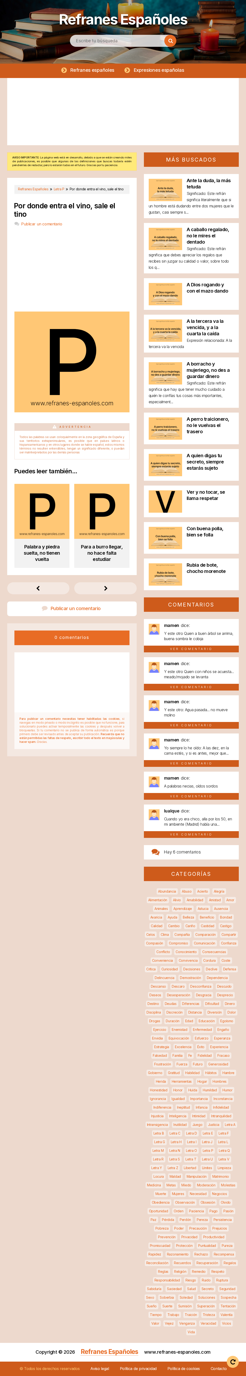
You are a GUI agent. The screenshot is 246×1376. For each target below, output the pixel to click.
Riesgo (190, 1280)
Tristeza (209, 1315)
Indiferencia (162, 1107)
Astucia (203, 909)
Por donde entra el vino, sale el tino (64, 210)
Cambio (174, 926)
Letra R (158, 1159)
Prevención (167, 1237)
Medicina (154, 1185)
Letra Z (173, 1168)
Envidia (157, 1038)
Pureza (227, 1246)
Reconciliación (157, 1263)
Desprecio (225, 995)
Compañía (182, 934)
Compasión (154, 943)
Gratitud (174, 1073)
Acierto (202, 891)
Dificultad (212, 1004)
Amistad (215, 900)
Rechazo (201, 1254)
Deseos (155, 995)
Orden (179, 1211)
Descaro (178, 986)
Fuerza (182, 1064)
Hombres (220, 1081)
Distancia (195, 1012)
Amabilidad (195, 900)
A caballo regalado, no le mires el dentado (208, 236)
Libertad (190, 1168)
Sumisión (185, 1306)
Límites (207, 1168)
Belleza (188, 917)
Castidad (207, 926)
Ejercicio (159, 1029)
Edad (189, 1021)
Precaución (198, 1228)
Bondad (226, 917)
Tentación (228, 1306)
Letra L (223, 1142)
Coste (226, 960)
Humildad (210, 1090)
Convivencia (188, 960)
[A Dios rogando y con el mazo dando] (165, 303)
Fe (190, 1055)
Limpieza (224, 1168)
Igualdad (178, 1099)
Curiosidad (169, 969)
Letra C (175, 1133)
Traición (191, 1315)
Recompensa (224, 1254)
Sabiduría (154, 1289)
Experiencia (219, 1047)
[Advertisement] (123, 111)
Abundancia (167, 891)
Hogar (202, 1081)
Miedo (186, 1185)
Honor (178, 1090)
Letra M (158, 1150)
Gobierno (155, 1073)
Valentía (227, 1315)
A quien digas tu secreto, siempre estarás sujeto (205, 462)
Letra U (207, 1159)
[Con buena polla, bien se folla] (165, 547)
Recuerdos (182, 1263)
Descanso (158, 986)
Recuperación (207, 1263)
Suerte (167, 1306)
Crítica (151, 969)
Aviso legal (99, 1368)
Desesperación (178, 995)
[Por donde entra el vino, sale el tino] (71, 410)
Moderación (206, 1185)
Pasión (228, 1211)
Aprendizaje (182, 909)
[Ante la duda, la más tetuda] (165, 199)
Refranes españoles (92, 70)
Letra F (224, 1133)
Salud (191, 1289)
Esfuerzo (202, 1038)
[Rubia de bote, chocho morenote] (165, 584)
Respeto (217, 1271)
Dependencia (217, 978)
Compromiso (178, 943)
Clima (165, 934)
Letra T (190, 1159)
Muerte (160, 1194)
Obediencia (161, 1202)
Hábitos (211, 1073)
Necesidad (198, 1194)
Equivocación (179, 1038)
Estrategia (161, 1047)
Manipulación (197, 1176)
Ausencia (221, 909)
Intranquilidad (221, 1116)
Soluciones (206, 1297)
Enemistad (179, 1029)
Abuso (187, 891)
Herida (161, 1081)
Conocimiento (186, 952)
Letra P (208, 1150)
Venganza (187, 1323)
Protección (184, 1246)
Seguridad (227, 1289)
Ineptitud (183, 1107)
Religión (180, 1271)
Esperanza (222, 1038)
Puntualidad (207, 1246)
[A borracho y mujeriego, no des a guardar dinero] (165, 382)
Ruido (206, 1280)
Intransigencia (157, 1125)
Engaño (223, 1029)
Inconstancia (223, 1099)
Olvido (226, 1202)
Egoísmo (226, 1021)
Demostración (190, 978)
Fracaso (223, 1055)
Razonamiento (178, 1254)
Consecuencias (214, 952)
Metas (171, 1185)
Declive (211, 969)
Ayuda (172, 917)
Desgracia (203, 995)
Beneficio (207, 917)
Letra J (207, 1142)
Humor (227, 1090)
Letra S (174, 1159)
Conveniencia (162, 960)
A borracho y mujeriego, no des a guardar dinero (208, 370)
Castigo (226, 926)
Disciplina (154, 1012)
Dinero (230, 1004)
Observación (185, 1202)
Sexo (150, 1297)
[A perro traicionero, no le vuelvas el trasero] (165, 438)
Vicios (226, 1323)
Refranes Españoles (123, 19)
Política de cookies (183, 1368)
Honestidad (158, 1090)
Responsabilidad (167, 1280)
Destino (153, 1004)
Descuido (224, 986)
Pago (213, 1211)
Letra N (174, 1150)
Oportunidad (158, 1211)
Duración (172, 1021)
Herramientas (182, 1081)
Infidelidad (221, 1107)
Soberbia (167, 1297)
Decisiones (191, 969)
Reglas (163, 1271)
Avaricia (156, 917)
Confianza (228, 943)
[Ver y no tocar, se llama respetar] (165, 511)
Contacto (219, 1368)
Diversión (215, 1012)
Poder (179, 1228)
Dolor (232, 1012)
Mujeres (178, 1194)
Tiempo (156, 1315)
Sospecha (228, 1297)
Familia (177, 1055)
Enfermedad (202, 1029)
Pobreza (162, 1228)
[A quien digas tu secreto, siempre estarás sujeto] (165, 474)
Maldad (175, 1176)
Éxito (201, 1047)
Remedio (199, 1271)
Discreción (174, 1012)
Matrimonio (220, 1176)
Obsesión (208, 1202)
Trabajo (173, 1315)
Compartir (228, 934)
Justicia (213, 1125)
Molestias (228, 1185)
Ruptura (222, 1280)
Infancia (202, 1107)
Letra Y (156, 1168)
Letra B (159, 1133)
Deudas (171, 1004)
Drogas (154, 1021)
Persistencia (223, 1220)
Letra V (224, 1159)
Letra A (230, 1125)
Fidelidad (205, 1055)
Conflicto (163, 952)
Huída (192, 1090)
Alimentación (157, 900)
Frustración (162, 1064)
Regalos (230, 1263)
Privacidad (189, 1237)
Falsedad (160, 1055)
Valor (155, 1323)
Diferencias (190, 1004)
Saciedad (174, 1289)
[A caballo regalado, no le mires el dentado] (165, 248)
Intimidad (198, 1116)
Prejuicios (219, 1228)
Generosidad (218, 1064)
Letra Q (224, 1150)
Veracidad (208, 1323)
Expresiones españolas (159, 70)
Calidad (156, 926)
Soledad (186, 1297)
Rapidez (154, 1254)
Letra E (208, 1133)
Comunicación (204, 943)
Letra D (191, 1133)
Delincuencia (164, 978)
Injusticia (157, 1116)
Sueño (152, 1306)
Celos (150, 934)
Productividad (213, 1237)
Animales (161, 909)
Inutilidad (180, 1125)
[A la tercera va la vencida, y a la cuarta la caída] (165, 340)
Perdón (185, 1220)
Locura (159, 1176)
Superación (206, 1306)
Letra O (191, 1150)
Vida (191, 1332)
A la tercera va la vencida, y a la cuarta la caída (205, 327)
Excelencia (183, 1047)
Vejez (169, 1323)
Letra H (176, 1142)
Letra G (159, 1142)
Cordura (209, 960)
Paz (153, 1220)
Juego (197, 1125)
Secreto (208, 1289)
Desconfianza (200, 986)
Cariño (190, 926)
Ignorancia (158, 1099)
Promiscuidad (160, 1246)
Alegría (219, 891)
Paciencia (196, 1211)
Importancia (199, 1099)
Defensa (229, 969)
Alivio (177, 900)
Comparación (205, 934)
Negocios (219, 1194)
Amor (230, 900)
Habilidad (192, 1073)
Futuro (198, 1064)
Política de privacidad (138, 1368)
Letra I (191, 1142)
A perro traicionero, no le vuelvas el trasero (208, 425)
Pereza (202, 1220)
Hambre (228, 1073)
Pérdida (168, 1220)
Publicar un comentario (41, 224)
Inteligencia (177, 1116)
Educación (207, 1021)
